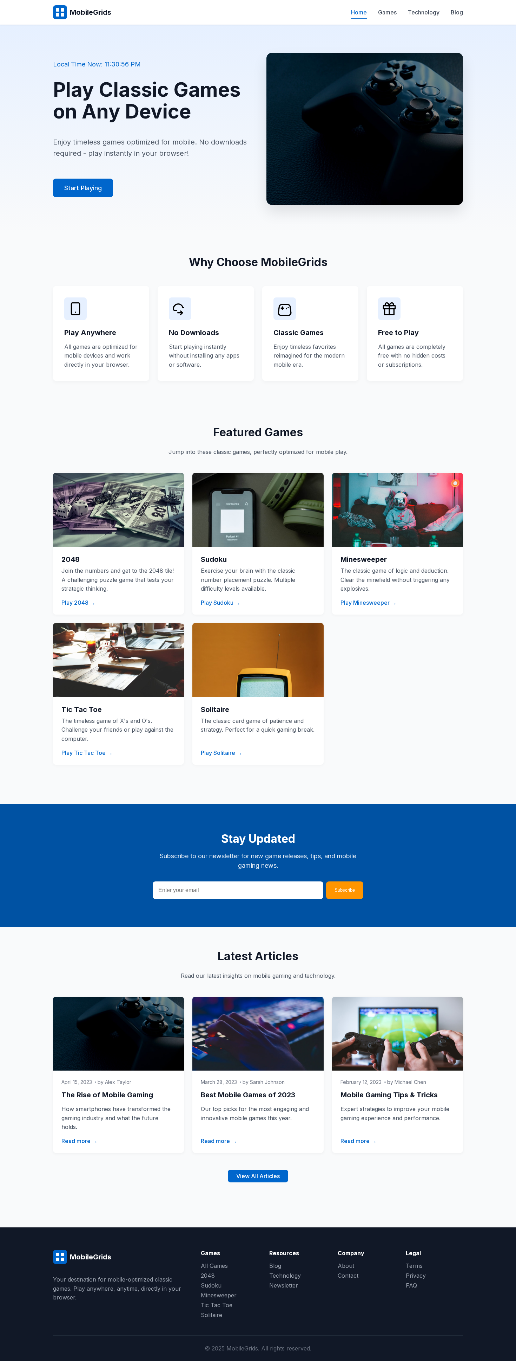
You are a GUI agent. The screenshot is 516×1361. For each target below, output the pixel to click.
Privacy (416, 1275)
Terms (414, 1265)
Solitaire (211, 1314)
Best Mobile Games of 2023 (248, 1095)
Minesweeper (219, 1295)
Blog (457, 12)
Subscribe (345, 890)
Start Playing (83, 188)
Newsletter (283, 1285)
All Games (214, 1265)
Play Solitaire (218, 752)
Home (359, 12)
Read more (76, 1140)
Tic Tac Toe (216, 1305)
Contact (348, 1275)
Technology (423, 12)
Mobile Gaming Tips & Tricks (389, 1095)
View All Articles (258, 1176)
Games (387, 12)
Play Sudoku (217, 602)
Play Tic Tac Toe (83, 752)
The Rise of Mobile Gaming (107, 1095)
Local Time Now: (97, 64)
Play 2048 (74, 602)
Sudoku (211, 1285)
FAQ (411, 1285)
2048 (208, 1275)
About (346, 1265)
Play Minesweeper (365, 602)
